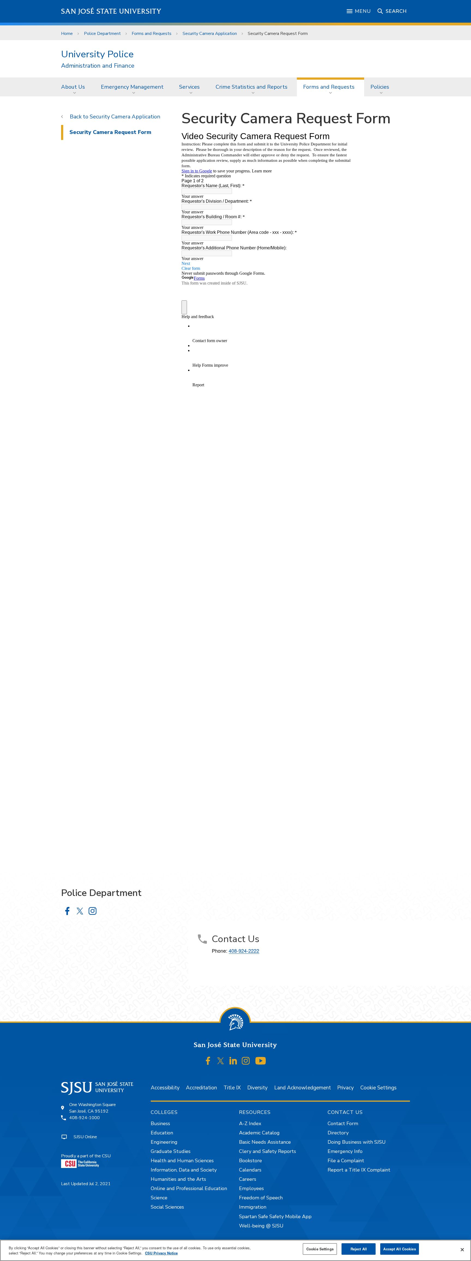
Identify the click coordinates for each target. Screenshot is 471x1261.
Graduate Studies (171, 1151)
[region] (235, 1250)
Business (160, 1123)
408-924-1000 (84, 1118)
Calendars (250, 1170)
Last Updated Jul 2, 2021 (86, 1184)
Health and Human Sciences (182, 1160)
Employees (251, 1188)
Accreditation (201, 1087)
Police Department (102, 34)
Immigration (252, 1207)
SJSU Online (85, 1137)
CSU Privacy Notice (161, 1253)
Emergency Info (345, 1151)
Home (67, 34)
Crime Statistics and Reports (252, 87)
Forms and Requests (151, 34)
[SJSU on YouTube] (260, 1061)
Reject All (359, 1248)
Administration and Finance (97, 66)
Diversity (257, 1087)
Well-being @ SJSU (261, 1226)
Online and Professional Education (189, 1188)
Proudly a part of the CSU (86, 1156)
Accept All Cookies (399, 1248)
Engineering (164, 1142)
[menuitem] (75, 86)
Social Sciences (167, 1207)
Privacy (345, 1087)
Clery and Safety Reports (267, 1151)
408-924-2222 (244, 950)
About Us (73, 87)
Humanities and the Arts (178, 1179)
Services (189, 87)
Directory (338, 1132)
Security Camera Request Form (110, 132)
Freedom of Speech (261, 1197)
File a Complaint (346, 1160)
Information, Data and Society (184, 1170)
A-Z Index (250, 1123)
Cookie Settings (378, 1087)
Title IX (232, 1087)
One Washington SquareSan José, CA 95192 (92, 1108)
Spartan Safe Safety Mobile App (275, 1216)
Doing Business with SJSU (357, 1142)
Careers (247, 1179)
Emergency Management (132, 87)
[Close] (462, 1250)
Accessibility (165, 1087)
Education (162, 1132)
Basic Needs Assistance (265, 1142)
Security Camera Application (210, 34)
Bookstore (250, 1160)
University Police (97, 54)
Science (159, 1197)
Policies (379, 87)
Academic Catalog (259, 1132)
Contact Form (343, 1123)
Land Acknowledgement (302, 1087)
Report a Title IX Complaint (359, 1170)
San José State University (111, 11)
